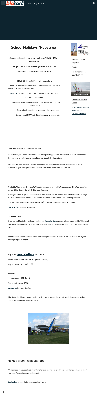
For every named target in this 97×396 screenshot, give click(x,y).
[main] (34, 85)
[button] (3, 3)
